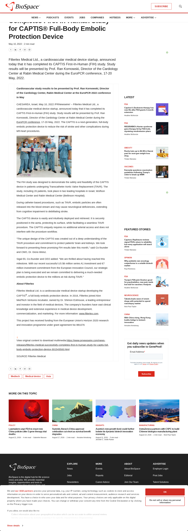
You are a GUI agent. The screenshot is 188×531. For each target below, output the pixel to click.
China (127, 314)
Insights (100, 425)
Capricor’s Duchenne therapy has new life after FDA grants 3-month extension (139, 110)
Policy (12, 425)
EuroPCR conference (28, 122)
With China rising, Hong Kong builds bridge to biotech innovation (137, 320)
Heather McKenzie (131, 115)
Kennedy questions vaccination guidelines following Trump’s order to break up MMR (138, 172)
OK (165, 492)
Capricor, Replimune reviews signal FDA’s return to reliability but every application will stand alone (138, 243)
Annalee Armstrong (131, 326)
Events (69, 17)
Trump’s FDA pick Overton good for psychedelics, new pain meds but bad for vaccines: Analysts (138, 282)
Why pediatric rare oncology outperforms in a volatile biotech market (138, 263)
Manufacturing (147, 425)
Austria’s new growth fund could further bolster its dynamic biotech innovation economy (115, 431)
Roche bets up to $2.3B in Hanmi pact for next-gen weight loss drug (138, 153)
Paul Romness (129, 269)
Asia (48, 376)
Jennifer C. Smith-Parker (105, 440)
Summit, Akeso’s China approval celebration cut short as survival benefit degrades (71, 431)
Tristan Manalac (130, 159)
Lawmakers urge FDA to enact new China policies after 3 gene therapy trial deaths (28, 431)
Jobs (82, 17)
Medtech (15, 376)
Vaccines (128, 167)
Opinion (128, 258)
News (35, 17)
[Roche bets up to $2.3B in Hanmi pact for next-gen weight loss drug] (162, 153)
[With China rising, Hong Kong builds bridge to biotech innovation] (162, 319)
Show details (13, 525)
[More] (40, 18)
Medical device (33, 376)
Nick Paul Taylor (130, 307)
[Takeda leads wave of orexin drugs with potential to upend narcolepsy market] (162, 300)
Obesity (128, 148)
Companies (97, 17)
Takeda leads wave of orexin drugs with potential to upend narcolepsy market (137, 301)
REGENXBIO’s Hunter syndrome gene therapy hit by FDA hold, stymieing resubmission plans (138, 128)
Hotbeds (115, 17)
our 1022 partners (24, 491)
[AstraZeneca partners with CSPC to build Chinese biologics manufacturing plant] (159, 411)
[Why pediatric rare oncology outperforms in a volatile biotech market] (162, 263)
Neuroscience (131, 295)
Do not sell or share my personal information (165, 501)
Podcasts (53, 17)
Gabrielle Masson (40, 437)
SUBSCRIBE (161, 6)
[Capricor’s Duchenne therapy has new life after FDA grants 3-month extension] (162, 109)
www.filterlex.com (88, 313)
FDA (126, 104)
